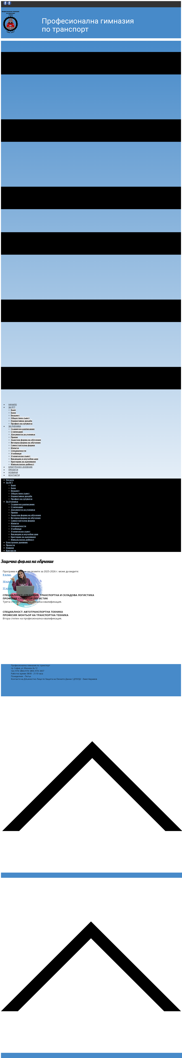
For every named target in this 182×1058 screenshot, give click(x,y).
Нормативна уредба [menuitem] (21, 420)
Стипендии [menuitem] (17, 431)
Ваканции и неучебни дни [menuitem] (24, 459)
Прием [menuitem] (14, 437)
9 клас (7, 574)
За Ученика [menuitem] (14, 426)
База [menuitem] (13, 412)
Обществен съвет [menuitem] (20, 418)
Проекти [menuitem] (13, 469)
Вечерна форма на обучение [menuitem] (26, 442)
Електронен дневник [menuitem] (20, 467)
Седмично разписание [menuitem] (23, 429)
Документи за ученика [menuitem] (23, 434)
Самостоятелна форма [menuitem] (23, 445)
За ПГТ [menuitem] (11, 407)
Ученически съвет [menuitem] (20, 456)
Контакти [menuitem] (14, 475)
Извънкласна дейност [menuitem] (22, 464)
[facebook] (7, 4)
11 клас (7, 588)
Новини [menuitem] (13, 472)
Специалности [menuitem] (18, 450)
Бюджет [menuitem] (15, 415)
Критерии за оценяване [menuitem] (23, 461)
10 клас (7, 581)
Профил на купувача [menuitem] (21, 423)
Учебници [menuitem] (16, 453)
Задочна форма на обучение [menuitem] (26, 440)
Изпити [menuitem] (15, 448)
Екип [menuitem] (13, 410)
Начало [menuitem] (12, 404)
